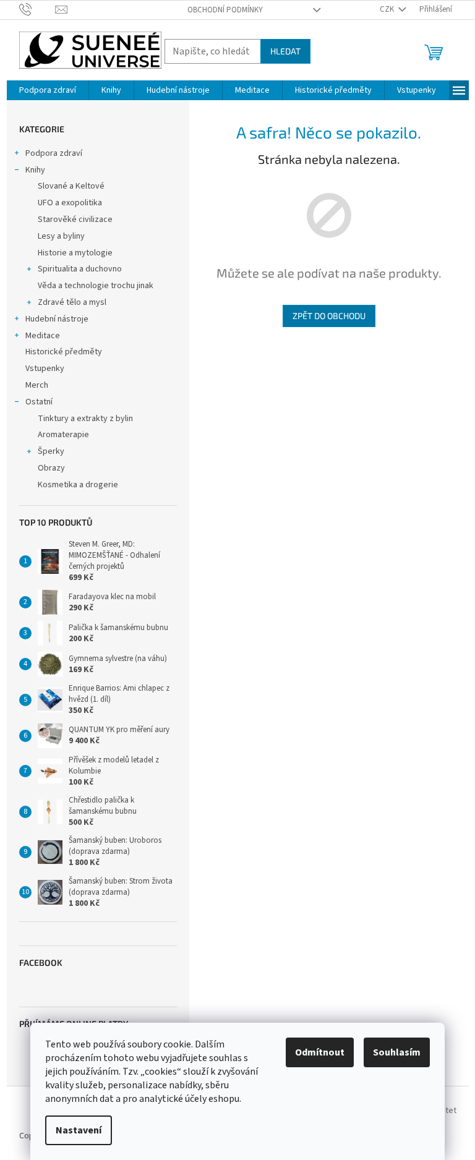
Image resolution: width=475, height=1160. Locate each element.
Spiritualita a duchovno (80, 269)
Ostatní (39, 402)
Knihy (35, 170)
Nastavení (78, 1130)
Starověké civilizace (75, 219)
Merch (36, 385)
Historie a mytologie (75, 253)
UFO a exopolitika (70, 203)
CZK (388, 9)
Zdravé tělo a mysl (72, 302)
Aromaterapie (63, 435)
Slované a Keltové (71, 186)
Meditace (42, 336)
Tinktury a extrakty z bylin (85, 418)
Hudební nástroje (56, 319)
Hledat (285, 51)
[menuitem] (47, 90)
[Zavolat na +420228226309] (37, 9)
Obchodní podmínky (225, 9)
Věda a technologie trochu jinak (95, 285)
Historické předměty (63, 352)
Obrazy (51, 468)
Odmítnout (319, 1052)
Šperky (51, 451)
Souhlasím (397, 1052)
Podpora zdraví (53, 153)
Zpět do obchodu (329, 315)
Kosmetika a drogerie (78, 485)
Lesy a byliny (61, 236)
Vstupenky (44, 368)
